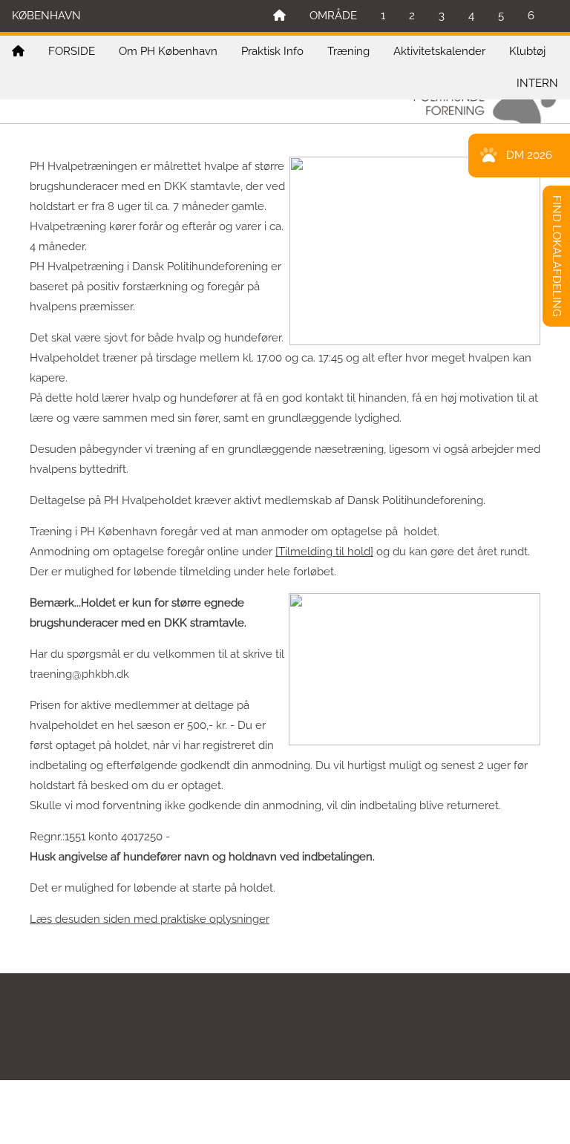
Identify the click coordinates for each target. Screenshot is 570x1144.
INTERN (537, 83)
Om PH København (168, 51)
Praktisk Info (272, 51)
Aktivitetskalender (439, 51)
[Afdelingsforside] (18, 52)
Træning (348, 51)
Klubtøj (527, 51)
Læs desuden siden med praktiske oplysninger (149, 919)
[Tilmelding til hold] (324, 551)
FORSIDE (71, 51)
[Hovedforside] (279, 16)
